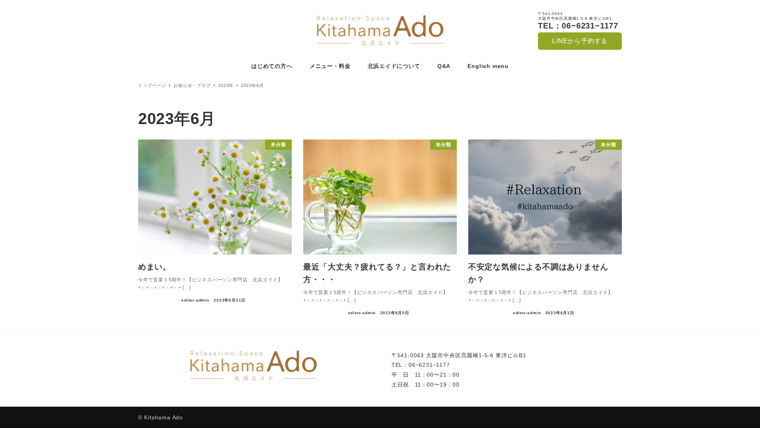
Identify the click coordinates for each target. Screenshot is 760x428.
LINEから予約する (580, 41)
